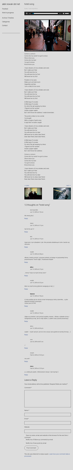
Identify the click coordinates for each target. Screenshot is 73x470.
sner (31, 339)
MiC (31, 236)
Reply (26, 218)
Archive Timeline (8, 18)
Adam (31, 223)
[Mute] (63, 13)
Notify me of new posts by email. (36, 443)
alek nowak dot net (11, 4)
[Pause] (27, 13)
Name (26, 410)
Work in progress (8, 13)
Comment (28, 387)
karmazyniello (34, 210)
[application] (47, 13)
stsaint (32, 353)
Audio (26, 8)
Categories (6, 22)
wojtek (32, 252)
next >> (68, 185)
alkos (31, 326)
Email (26, 419)
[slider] (45, 13)
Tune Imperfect (33, 8)
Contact (5, 25)
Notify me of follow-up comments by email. (39, 439)
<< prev (26, 185)
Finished (5, 9)
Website (26, 427)
